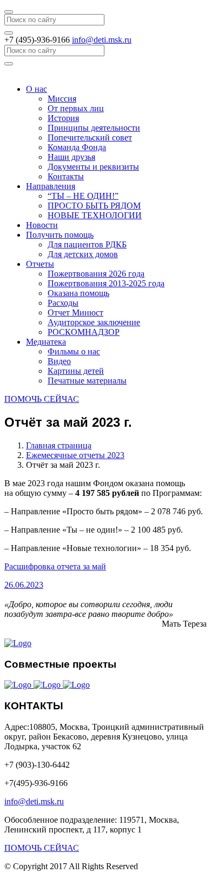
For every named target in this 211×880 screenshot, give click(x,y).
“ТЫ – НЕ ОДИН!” (83, 195)
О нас (36, 88)
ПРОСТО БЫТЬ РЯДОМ (94, 205)
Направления (50, 186)
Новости (42, 225)
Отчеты (40, 263)
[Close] (8, 12)
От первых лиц (76, 108)
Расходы (63, 302)
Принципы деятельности (94, 127)
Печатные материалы (87, 380)
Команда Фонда (77, 147)
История (63, 118)
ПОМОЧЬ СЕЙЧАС (41, 399)
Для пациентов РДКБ (87, 244)
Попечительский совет (90, 137)
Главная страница (58, 445)
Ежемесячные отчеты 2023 (75, 455)
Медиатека (46, 341)
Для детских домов (83, 254)
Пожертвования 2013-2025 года (106, 283)
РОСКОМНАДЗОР (84, 332)
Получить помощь (60, 234)
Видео (59, 361)
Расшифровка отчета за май (55, 566)
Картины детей (76, 370)
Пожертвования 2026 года (96, 273)
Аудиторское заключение (94, 322)
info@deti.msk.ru (101, 39)
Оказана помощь (78, 293)
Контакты (66, 176)
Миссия (62, 98)
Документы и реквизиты (93, 166)
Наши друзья (71, 157)
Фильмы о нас (74, 351)
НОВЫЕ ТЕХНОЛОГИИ (95, 215)
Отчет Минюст (75, 312)
